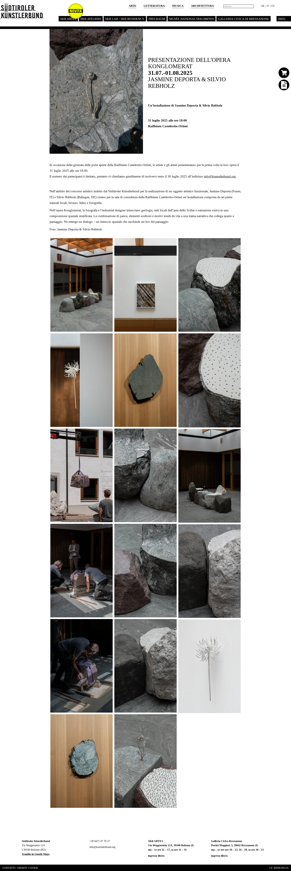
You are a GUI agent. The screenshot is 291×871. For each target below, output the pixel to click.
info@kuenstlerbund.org (220, 176)
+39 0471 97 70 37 (99, 841)
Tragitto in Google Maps (36, 854)
